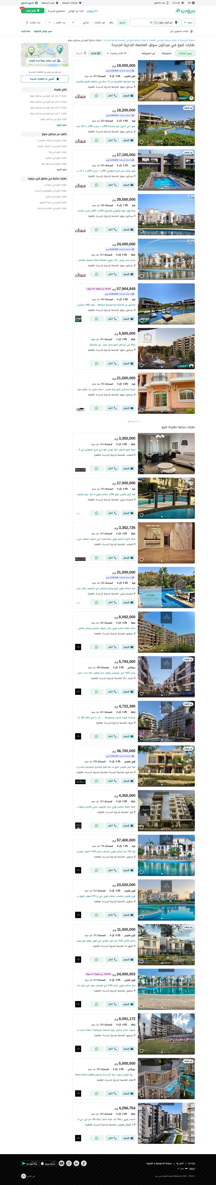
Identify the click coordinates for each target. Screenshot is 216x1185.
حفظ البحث (25, 31)
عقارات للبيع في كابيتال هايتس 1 (52, 140)
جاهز (111, 22)
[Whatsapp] (96, 95)
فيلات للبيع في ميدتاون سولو (54, 119)
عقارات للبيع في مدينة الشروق (53, 203)
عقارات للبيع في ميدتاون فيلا (54, 164)
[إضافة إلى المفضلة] (141, 97)
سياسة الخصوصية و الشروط (159, 1163)
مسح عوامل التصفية (43, 31)
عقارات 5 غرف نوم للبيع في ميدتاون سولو (48, 108)
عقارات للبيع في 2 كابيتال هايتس (52, 146)
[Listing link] (134, 80)
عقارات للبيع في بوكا (58, 152)
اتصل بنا (180, 1163)
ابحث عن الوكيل (75, 11)
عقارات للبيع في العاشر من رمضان (52, 208)
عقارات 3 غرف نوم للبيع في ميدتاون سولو (48, 96)
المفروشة (167, 53)
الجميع (122, 22)
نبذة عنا (191, 1163)
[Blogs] (92, 11)
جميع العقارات (185, 53)
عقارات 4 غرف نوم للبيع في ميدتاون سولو (48, 102)
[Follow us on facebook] (84, 1165)
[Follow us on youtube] (61, 1165)
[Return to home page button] (185, 11)
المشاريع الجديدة (56, 11)
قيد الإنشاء (99, 22)
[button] (188, 22)
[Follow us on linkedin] (76, 1165)
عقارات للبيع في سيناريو (56, 158)
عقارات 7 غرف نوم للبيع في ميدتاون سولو (48, 114)
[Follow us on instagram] (69, 1165)
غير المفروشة (148, 53)
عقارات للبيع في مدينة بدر (55, 185)
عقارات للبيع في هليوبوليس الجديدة (51, 191)
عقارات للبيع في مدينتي (56, 197)
